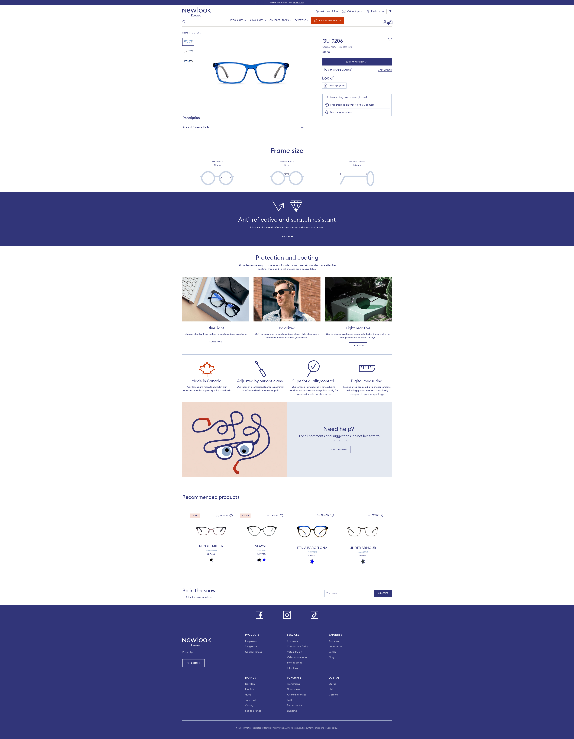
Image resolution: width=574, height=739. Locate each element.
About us (334, 641)
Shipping (292, 711)
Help (331, 689)
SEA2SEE (261, 546)
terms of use (314, 728)
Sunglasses (251, 646)
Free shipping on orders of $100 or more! (352, 105)
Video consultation (297, 657)
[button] (390, 538)
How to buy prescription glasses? (348, 97)
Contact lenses (253, 652)
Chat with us (385, 70)
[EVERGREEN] (211, 531)
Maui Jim (250, 689)
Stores (332, 684)
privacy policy (331, 728)
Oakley (249, 705)
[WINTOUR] (312, 531)
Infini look (292, 668)
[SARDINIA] (261, 531)
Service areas (294, 663)
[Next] (318, 2)
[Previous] (255, 2)
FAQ (289, 700)
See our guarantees (341, 112)
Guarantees (293, 689)
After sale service (296, 695)
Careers (333, 695)
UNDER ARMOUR (363, 548)
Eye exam (292, 641)
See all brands (253, 711)
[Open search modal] (184, 22)
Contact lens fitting (298, 646)
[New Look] (197, 12)
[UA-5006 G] (362, 531)
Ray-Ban (250, 684)
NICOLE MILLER (211, 546)
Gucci (248, 695)
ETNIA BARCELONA (312, 548)
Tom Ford (250, 700)
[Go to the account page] (384, 22)
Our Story (193, 663)
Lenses (332, 652)
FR (390, 11)
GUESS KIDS (329, 47)
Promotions (293, 684)
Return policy (294, 705)
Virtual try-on (294, 652)
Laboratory (335, 646)
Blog (331, 657)
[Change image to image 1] (188, 42)
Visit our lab (298, 2)
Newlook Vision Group (274, 728)
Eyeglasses (251, 641)
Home (185, 33)
